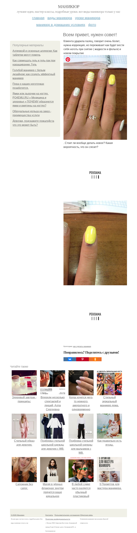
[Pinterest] (82, 359)
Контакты (49, 515)
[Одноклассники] (95, 359)
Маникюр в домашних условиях (60, 24)
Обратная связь (86, 515)
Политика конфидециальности (57, 519)
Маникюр (68, 6)
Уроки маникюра (87, 17)
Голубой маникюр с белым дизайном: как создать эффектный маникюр (34, 74)
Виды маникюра (59, 17)
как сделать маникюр (82, 346)
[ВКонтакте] (69, 359)
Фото (92, 24)
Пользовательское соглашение (67, 515)
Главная (38, 17)
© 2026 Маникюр (17, 515)
